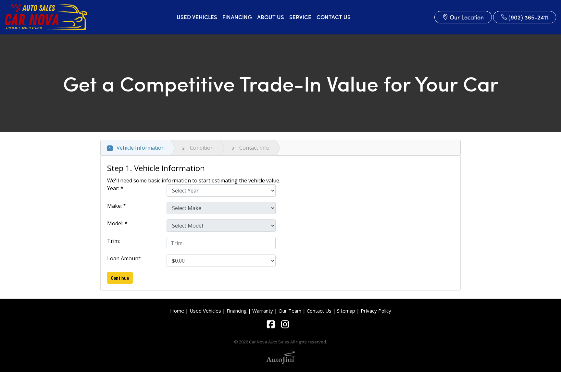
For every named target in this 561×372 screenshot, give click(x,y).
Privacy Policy (376, 310)
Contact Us (319, 310)
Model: (117, 223)
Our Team (290, 310)
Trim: (114, 240)
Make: (116, 205)
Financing (237, 310)
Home (177, 310)
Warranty (262, 310)
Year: (115, 188)
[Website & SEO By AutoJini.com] (280, 356)
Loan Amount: (125, 258)
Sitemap (346, 310)
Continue (120, 278)
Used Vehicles (205, 310)
